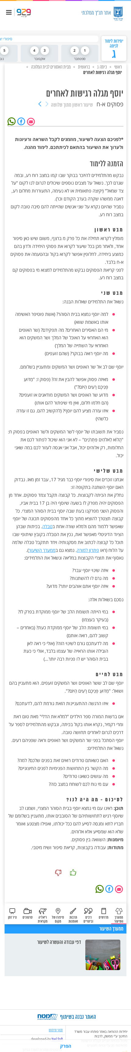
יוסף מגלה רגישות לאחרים (102, 73)
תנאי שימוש (56, 1030)
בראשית (83, 66)
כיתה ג (101, 66)
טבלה (47, 526)
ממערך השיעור (42, 550)
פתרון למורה (88, 550)
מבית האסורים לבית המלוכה (50, 66)
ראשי (117, 66)
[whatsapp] (12, 121)
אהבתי (73, 873)
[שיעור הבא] (39, 104)
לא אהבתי (58, 873)
